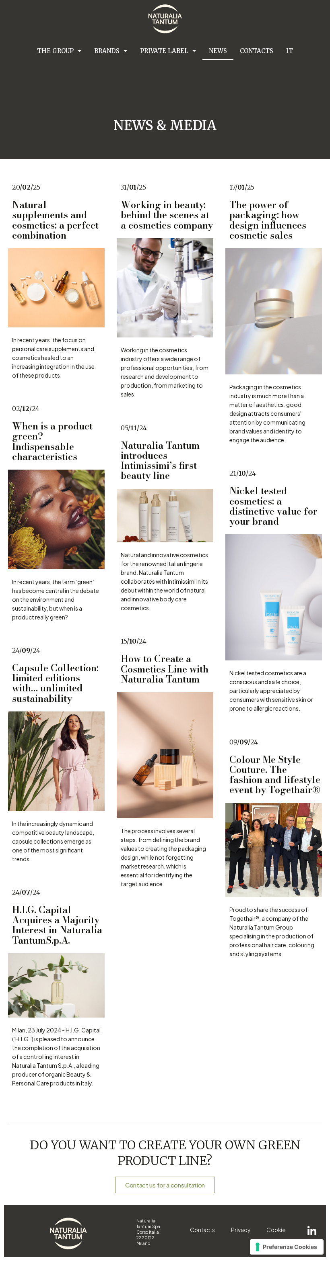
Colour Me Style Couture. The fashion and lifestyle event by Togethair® (274, 774)
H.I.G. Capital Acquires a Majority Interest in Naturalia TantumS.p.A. (57, 925)
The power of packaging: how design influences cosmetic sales (267, 220)
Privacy (240, 1229)
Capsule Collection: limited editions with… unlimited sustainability (55, 683)
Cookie (276, 1229)
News (218, 51)
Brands (107, 51)
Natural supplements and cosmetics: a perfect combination (55, 220)
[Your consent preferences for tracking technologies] (287, 1247)
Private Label (164, 51)
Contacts (256, 51)
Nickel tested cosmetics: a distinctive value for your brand (273, 506)
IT (289, 51)
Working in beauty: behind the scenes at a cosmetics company (167, 215)
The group (55, 51)
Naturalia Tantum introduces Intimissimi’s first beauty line (160, 460)
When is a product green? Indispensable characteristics (52, 441)
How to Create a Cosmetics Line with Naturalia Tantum (164, 669)
